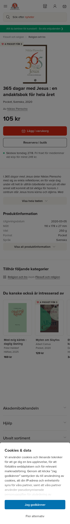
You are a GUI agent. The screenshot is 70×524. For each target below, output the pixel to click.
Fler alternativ (35, 516)
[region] (35, 483)
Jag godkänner (35, 504)
